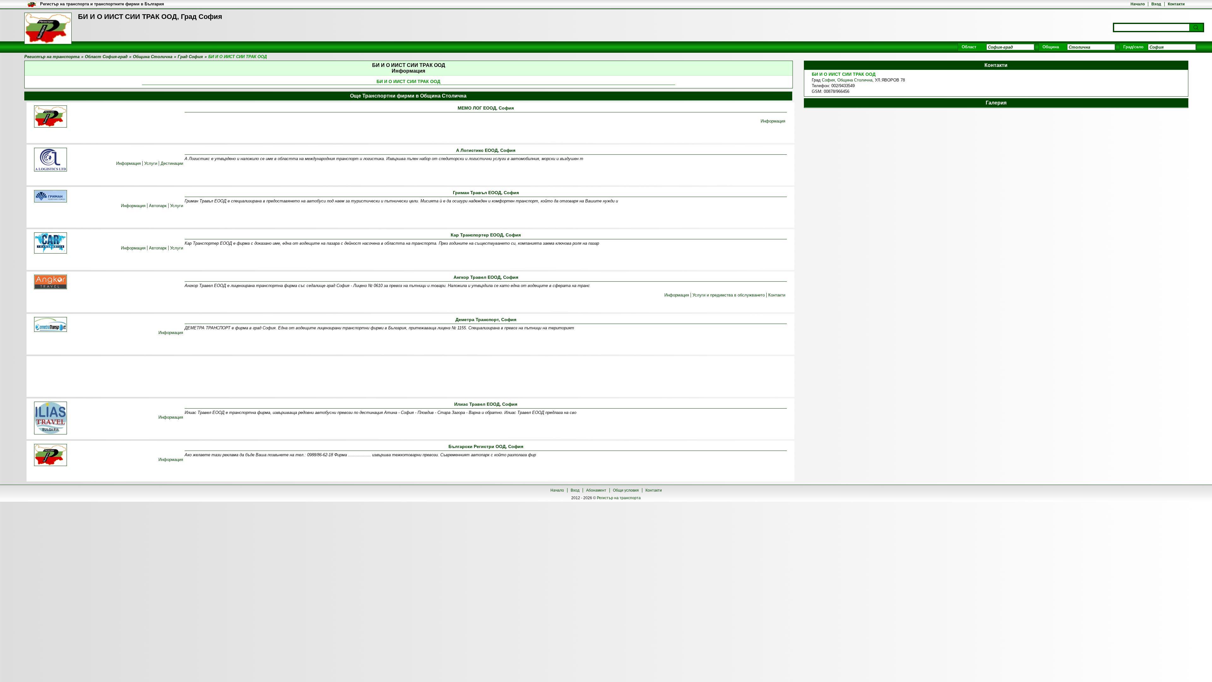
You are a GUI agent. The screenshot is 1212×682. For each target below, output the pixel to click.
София (828, 80)
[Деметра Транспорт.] (50, 325)
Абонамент (596, 490)
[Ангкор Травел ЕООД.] (50, 282)
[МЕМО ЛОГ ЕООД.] (50, 117)
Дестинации (172, 163)
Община (1051, 47)
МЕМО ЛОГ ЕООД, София (486, 108)
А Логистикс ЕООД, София (485, 150)
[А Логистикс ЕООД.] (50, 160)
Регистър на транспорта (619, 498)
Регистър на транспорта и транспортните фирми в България (102, 4)
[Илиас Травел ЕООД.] (50, 418)
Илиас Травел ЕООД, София (485, 404)
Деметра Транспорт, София (485, 319)
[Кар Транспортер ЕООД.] (50, 243)
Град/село (1133, 47)
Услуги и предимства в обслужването (728, 295)
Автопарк (158, 205)
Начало (1138, 4)
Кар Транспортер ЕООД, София (486, 234)
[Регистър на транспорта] (48, 28)
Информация (773, 121)
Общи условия (626, 490)
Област (969, 47)
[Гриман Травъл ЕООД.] (50, 196)
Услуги (150, 163)
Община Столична (854, 80)
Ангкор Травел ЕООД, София (486, 277)
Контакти (1176, 4)
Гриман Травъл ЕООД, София (486, 192)
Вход (1156, 4)
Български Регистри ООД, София (486, 446)
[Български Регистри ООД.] (50, 455)
